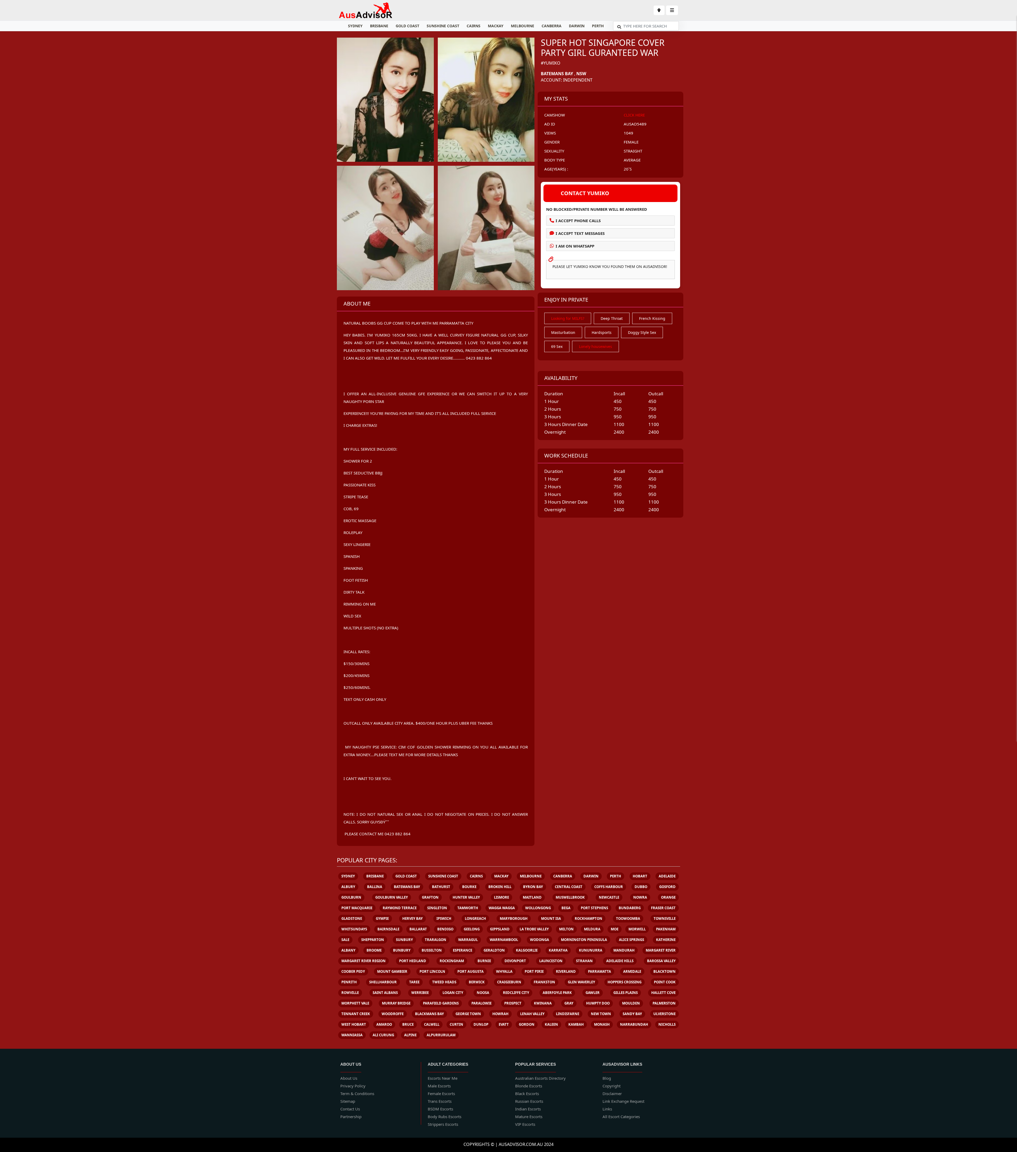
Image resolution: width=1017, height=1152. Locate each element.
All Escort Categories (621, 1116)
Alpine (410, 1035)
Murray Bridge (396, 1003)
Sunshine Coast (443, 25)
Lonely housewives (595, 346)
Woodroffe (393, 1013)
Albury (348, 886)
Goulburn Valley (391, 897)
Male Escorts (439, 1085)
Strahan (584, 960)
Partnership (351, 1116)
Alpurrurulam (441, 1035)
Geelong (472, 929)
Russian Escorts (529, 1101)
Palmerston (664, 1003)
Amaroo (384, 1024)
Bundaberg (630, 908)
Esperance (462, 950)
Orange (668, 897)
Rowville (350, 992)
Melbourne (522, 25)
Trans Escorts (440, 1101)
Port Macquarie (356, 908)
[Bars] (659, 10)
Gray (568, 1003)
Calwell (431, 1024)
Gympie (382, 918)
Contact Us (350, 1108)
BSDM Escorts (440, 1108)
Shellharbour (383, 982)
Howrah (500, 1013)
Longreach (475, 918)
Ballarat (418, 929)
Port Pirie (534, 971)
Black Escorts (527, 1093)
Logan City (453, 992)
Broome (374, 950)
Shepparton (372, 939)
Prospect (512, 1003)
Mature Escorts (528, 1116)
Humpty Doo (598, 1003)
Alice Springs (631, 939)
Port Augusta (470, 971)
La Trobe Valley (534, 929)
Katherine (666, 939)
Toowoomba (628, 918)
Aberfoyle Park (557, 992)
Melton (566, 929)
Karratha (558, 950)
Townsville (665, 918)
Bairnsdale (388, 929)
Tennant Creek (355, 1013)
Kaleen (551, 1024)
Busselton (432, 950)
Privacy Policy (352, 1085)
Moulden (631, 1003)
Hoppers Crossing (624, 982)
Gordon (526, 1024)
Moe (614, 929)
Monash (602, 1024)
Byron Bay (533, 886)
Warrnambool (504, 939)
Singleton (437, 908)
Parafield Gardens (441, 1003)
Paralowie (481, 1003)
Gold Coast (407, 25)
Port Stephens (594, 908)
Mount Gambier (392, 971)
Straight (633, 151)
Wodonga (539, 939)
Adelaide (667, 876)
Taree (414, 982)
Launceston (551, 960)
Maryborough (514, 918)
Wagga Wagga (502, 908)
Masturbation (563, 332)
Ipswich (443, 918)
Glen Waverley (581, 982)
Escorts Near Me (442, 1078)
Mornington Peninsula (584, 939)
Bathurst (441, 886)
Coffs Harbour (608, 886)
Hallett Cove (663, 992)
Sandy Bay (632, 1013)
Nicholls (667, 1024)
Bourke (469, 886)
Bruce (408, 1024)
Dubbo (641, 886)
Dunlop (481, 1024)
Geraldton (494, 950)
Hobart (640, 876)
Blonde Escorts (528, 1085)
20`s (628, 169)
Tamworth (467, 908)
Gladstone (351, 918)
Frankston (544, 982)
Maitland (532, 897)
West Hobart (353, 1024)
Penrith (349, 982)
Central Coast (568, 886)
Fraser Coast (663, 908)
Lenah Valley (532, 1013)
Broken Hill (499, 886)
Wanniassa (352, 1035)
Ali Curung (383, 1035)
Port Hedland (412, 960)
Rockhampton (588, 918)
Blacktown (664, 971)
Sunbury (404, 939)
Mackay (495, 25)
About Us (348, 1078)
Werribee (420, 992)
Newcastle (609, 897)
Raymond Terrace (400, 908)
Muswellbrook (570, 897)
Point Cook (665, 982)
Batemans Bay (557, 74)
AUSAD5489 (635, 124)
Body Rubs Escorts (444, 1116)
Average (632, 160)
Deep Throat (612, 318)
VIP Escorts (525, 1124)
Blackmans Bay (429, 1013)
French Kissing (652, 318)
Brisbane (379, 25)
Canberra (551, 25)
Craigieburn (509, 982)
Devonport (515, 960)
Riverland (566, 971)
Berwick (477, 982)
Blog (607, 1078)
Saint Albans (385, 992)
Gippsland (500, 929)
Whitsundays (354, 929)
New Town (601, 1013)
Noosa (483, 992)
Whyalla (504, 971)
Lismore (501, 897)
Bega (565, 908)
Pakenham (666, 929)
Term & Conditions (357, 1093)
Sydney (355, 25)
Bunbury (402, 950)
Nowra (640, 897)
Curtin (456, 1024)
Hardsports (602, 332)
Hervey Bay (412, 918)
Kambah (576, 1024)
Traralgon (435, 939)
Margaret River (661, 950)
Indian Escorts (528, 1108)
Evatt (504, 1024)
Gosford (667, 886)
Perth (598, 25)
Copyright (612, 1085)
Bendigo (445, 929)
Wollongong (538, 908)
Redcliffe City (516, 992)
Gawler (593, 992)
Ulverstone (664, 1013)
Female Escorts (441, 1093)
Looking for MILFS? (567, 318)
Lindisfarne (567, 1013)
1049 (628, 133)
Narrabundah (634, 1024)
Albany (348, 950)
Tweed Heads (444, 982)
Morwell (637, 929)
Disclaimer (612, 1093)
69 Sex (557, 346)
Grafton (430, 897)
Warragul (468, 939)
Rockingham (452, 960)
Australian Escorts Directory (540, 1078)
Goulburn (351, 897)
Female (631, 142)
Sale (345, 939)
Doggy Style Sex (642, 332)
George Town (468, 1013)
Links (607, 1108)
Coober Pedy (353, 971)
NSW (581, 74)
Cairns (473, 25)
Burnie (484, 960)
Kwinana (543, 1003)
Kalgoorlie (527, 950)
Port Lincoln (432, 971)
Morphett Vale (355, 1003)
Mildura (592, 929)
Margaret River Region (363, 960)
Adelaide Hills (620, 960)
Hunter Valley (466, 897)
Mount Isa (551, 918)
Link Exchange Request (623, 1101)
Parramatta (599, 971)
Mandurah (624, 950)
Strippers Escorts (443, 1124)
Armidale (632, 971)
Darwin (577, 25)
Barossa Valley (661, 960)
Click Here (634, 115)
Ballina (374, 886)
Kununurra (590, 950)
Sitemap (347, 1101)
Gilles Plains (625, 992)
